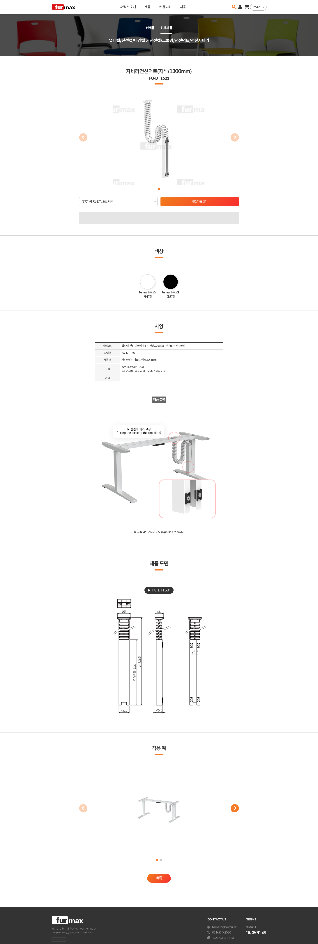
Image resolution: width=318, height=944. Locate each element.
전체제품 (166, 28)
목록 (159, 878)
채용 (183, 7)
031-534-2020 (221, 932)
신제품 (150, 28)
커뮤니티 (165, 7)
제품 (148, 7)
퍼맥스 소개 (128, 7)
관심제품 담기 (199, 201)
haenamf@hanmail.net (224, 927)
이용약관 (251, 927)
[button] (159, 189)
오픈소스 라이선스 (59, 939)
